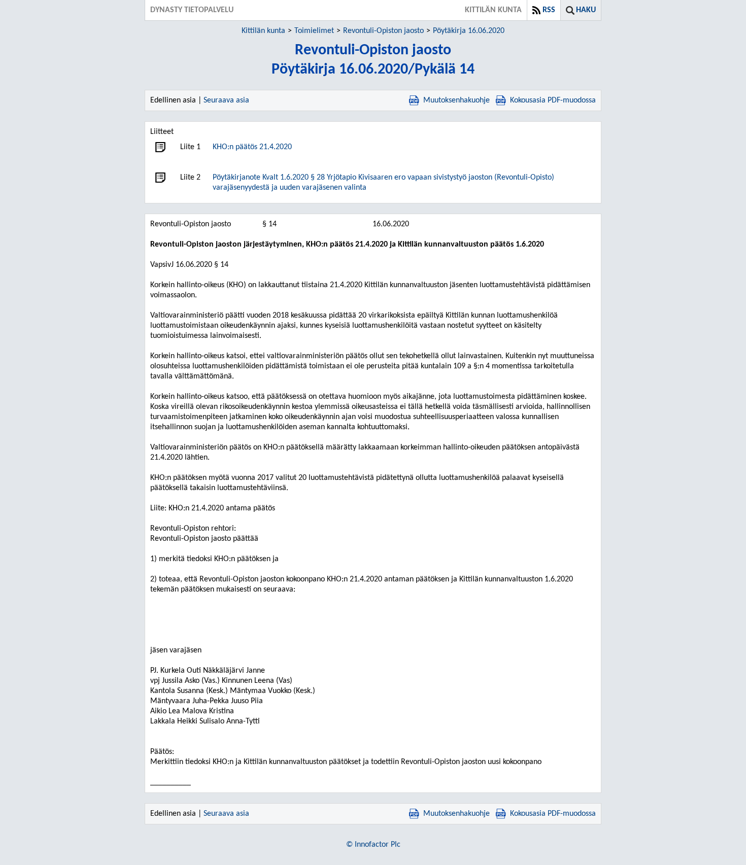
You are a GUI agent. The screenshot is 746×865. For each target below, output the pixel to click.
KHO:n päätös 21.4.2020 (252, 147)
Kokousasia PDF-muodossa (553, 100)
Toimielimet (314, 31)
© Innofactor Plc (373, 845)
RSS (548, 10)
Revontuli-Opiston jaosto (383, 31)
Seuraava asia (226, 100)
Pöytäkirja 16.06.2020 (468, 31)
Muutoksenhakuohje (456, 100)
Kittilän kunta (263, 31)
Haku (586, 10)
